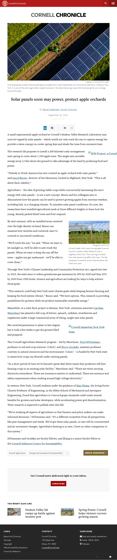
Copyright (8, 543)
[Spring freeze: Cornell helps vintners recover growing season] (67, 511)
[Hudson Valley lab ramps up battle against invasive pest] (14, 511)
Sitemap (7, 540)
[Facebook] (97, 557)
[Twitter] (104, 557)
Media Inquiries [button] (95, 452)
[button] (89, 232)
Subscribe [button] (58, 483)
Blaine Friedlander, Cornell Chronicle (60, 109)
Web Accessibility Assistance (15, 547)
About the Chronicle (12, 536)
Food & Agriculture (17, 453)
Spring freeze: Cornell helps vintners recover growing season (93, 513)
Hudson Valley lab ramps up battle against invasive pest (40, 513)
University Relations (12, 551)
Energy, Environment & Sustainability (46, 453)
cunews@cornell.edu (50, 547)
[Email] (110, 557)
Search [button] (105, 3)
